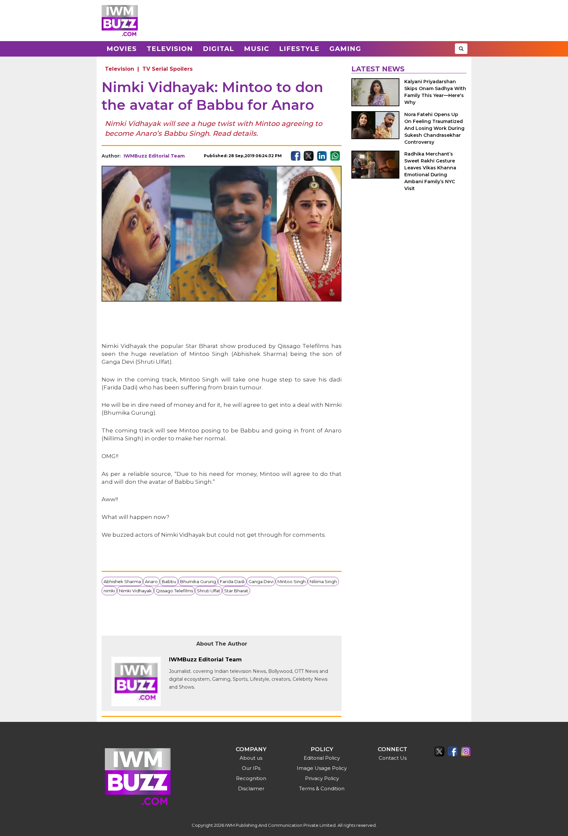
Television (170, 49)
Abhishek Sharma (122, 581)
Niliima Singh (323, 581)
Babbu (169, 581)
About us (251, 758)
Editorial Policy (322, 758)
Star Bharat (236, 590)
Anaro (151, 581)
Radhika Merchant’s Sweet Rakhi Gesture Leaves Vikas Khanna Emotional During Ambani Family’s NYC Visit (430, 171)
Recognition (251, 778)
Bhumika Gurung (198, 581)
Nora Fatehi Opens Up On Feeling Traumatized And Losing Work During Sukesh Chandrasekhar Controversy (434, 128)
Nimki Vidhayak (135, 590)
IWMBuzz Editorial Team (154, 156)
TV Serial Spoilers (167, 69)
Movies (121, 49)
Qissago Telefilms (174, 590)
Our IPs (251, 768)
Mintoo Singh (291, 581)
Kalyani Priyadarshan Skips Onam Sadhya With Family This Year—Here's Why (435, 92)
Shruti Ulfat (208, 590)
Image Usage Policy (322, 768)
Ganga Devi (260, 581)
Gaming (345, 49)
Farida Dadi (232, 581)
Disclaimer (251, 788)
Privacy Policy (322, 778)
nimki (109, 590)
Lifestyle (299, 49)
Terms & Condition (321, 788)
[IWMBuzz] (120, 20)
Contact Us (393, 758)
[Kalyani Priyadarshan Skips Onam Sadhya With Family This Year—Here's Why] (375, 92)
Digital (218, 49)
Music (256, 49)
